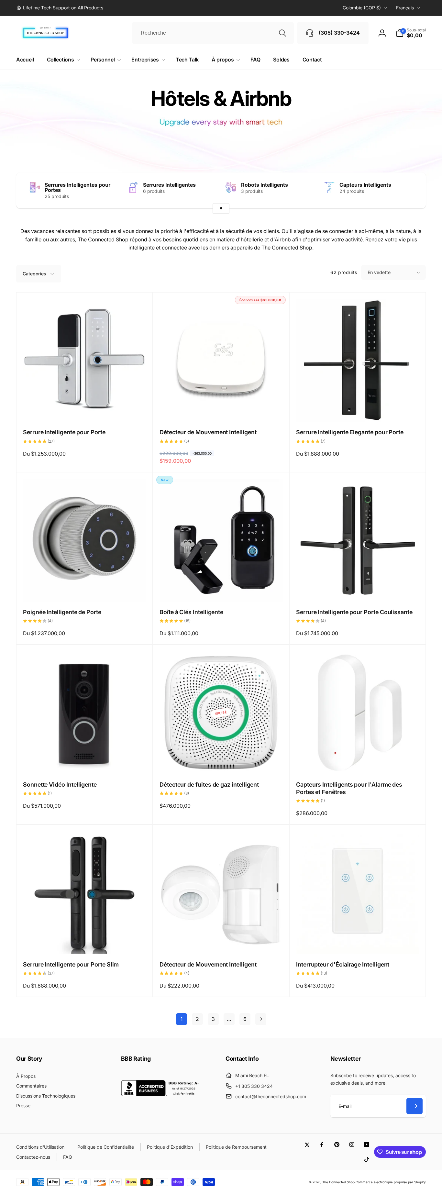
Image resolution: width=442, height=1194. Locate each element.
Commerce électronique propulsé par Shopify (391, 1182)
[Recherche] (282, 33)
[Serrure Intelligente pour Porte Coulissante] (358, 590)
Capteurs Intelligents (365, 184)
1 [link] (181, 1019)
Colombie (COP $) (362, 7)
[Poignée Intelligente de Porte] (85, 590)
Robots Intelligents (264, 184)
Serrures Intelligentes (169, 184)
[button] (411, 33)
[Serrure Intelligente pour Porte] (85, 410)
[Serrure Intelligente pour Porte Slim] (85, 942)
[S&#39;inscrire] (414, 1106)
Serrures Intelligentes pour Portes (77, 187)
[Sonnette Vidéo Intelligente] (85, 762)
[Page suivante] (260, 1019)
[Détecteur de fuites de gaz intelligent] (221, 762)
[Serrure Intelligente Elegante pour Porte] (358, 410)
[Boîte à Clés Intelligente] (221, 590)
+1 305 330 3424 (254, 1086)
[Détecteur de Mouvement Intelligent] (221, 410)
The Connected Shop (338, 1182)
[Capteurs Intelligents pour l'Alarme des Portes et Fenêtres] (358, 762)
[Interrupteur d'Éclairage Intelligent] (358, 942)
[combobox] (213, 33)
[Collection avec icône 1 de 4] (221, 208)
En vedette (379, 272)
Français (405, 7)
